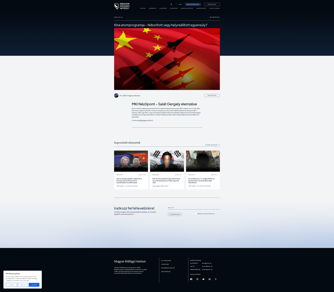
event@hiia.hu (207, 269)
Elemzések (163, 8)
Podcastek (173, 8)
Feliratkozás (175, 214)
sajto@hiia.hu (207, 266)
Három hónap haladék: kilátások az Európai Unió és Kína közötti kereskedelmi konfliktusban (129, 181)
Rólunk (143, 8)
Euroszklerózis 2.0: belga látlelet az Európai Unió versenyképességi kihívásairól (201, 181)
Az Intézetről (166, 260)
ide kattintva (143, 120)
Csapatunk (165, 264)
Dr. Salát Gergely (126, 95)
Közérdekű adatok (168, 268)
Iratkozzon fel (193, 4)
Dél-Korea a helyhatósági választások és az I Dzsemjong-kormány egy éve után (166, 181)
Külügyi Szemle (215, 8)
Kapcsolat (212, 4)
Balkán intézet (201, 8)
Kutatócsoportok (187, 8)
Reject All (23, 284)
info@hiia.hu (207, 263)
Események (152, 8)
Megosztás (212, 95)
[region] (22, 280)
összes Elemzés (211, 145)
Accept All (34, 284)
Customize (11, 284)
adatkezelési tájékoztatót (209, 213)
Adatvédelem (165, 271)
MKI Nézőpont (215, 17)
